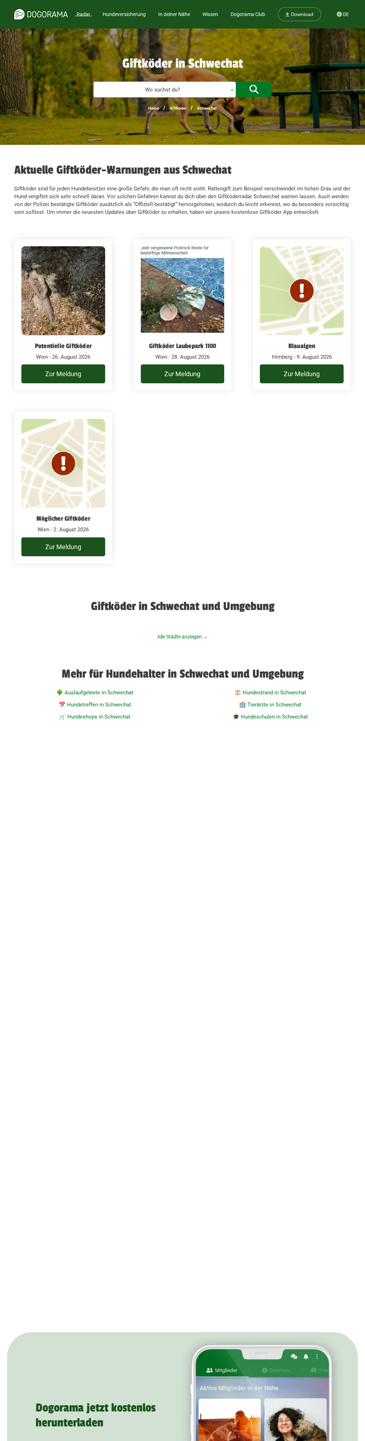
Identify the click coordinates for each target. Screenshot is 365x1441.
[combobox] (164, 89)
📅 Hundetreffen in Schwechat (95, 704)
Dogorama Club (248, 14)
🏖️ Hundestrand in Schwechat (270, 692)
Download (301, 14)
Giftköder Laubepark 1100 (182, 346)
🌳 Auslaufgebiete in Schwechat (94, 692)
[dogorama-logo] (41, 14)
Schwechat (207, 108)
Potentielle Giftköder (63, 346)
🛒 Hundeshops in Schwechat (94, 717)
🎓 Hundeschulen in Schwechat (270, 717)
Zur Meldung (63, 374)
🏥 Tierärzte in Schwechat (270, 704)
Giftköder (178, 108)
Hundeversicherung (124, 14)
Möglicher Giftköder (63, 518)
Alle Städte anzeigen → (182, 637)
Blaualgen (301, 346)
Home (153, 108)
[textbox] (165, 90)
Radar (83, 14)
